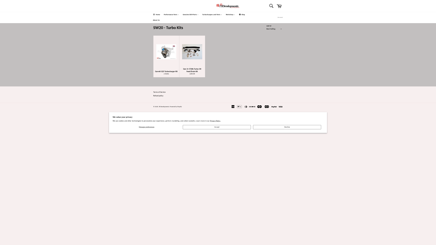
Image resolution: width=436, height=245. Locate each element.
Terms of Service (159, 92)
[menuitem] (156, 14)
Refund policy (158, 96)
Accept (216, 127)
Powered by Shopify (176, 106)
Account (280, 17)
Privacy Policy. (215, 121)
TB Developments (164, 106)
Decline (287, 127)
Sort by (268, 26)
